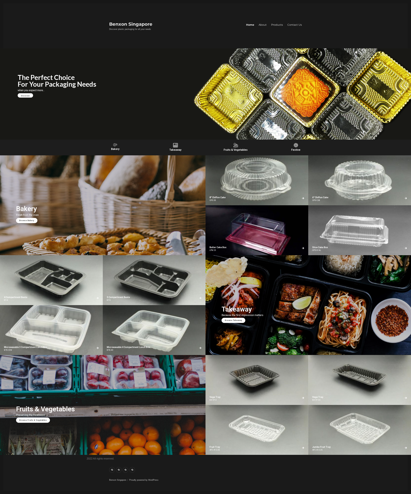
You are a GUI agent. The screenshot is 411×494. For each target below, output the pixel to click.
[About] (119, 470)
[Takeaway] (175, 145)
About (263, 24)
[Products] (125, 470)
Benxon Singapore (130, 24)
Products (277, 24)
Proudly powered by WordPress (143, 480)
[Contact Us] (132, 470)
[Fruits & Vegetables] (235, 145)
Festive (295, 149)
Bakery (115, 149)
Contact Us (294, 24)
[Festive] (295, 145)
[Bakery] (115, 145)
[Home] (112, 470)
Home (250, 24)
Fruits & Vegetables (236, 149)
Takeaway (175, 149)
